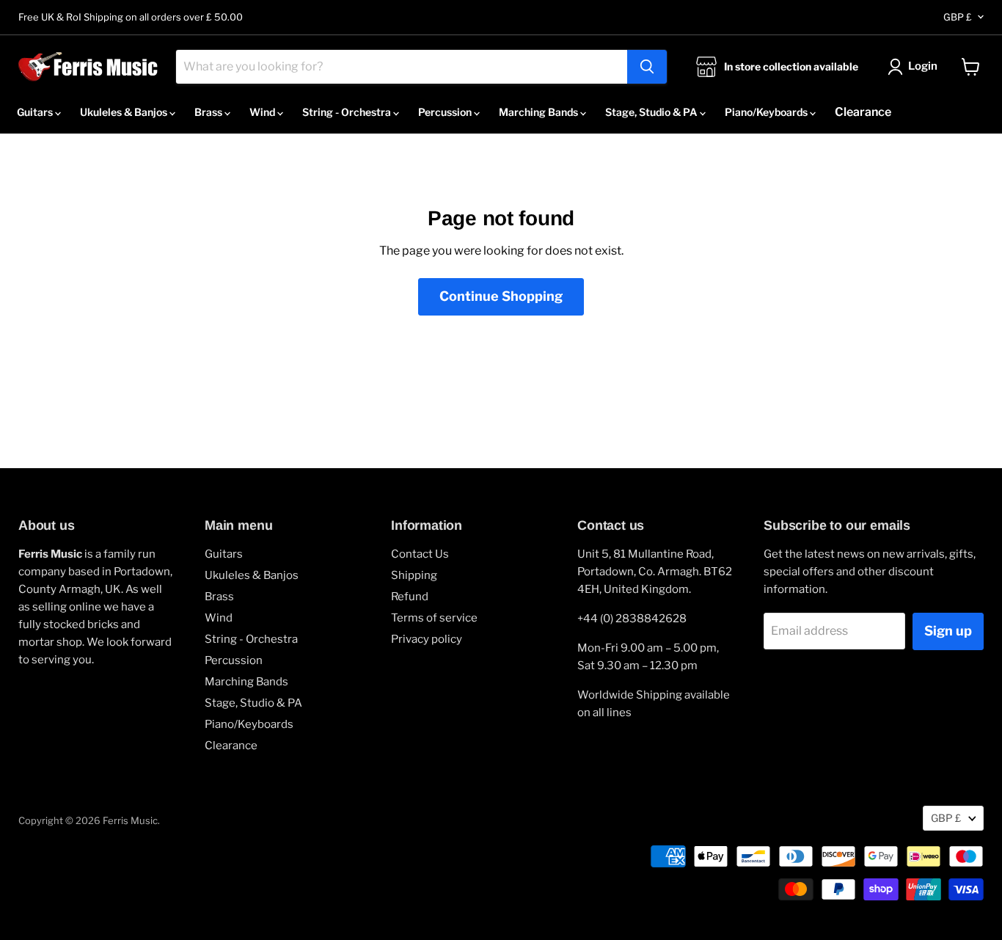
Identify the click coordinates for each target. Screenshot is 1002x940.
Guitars (36, 112)
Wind (263, 112)
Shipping (414, 575)
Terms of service (434, 617)
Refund (409, 596)
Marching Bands (539, 112)
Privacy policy (426, 639)
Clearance (863, 112)
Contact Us (420, 554)
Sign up (948, 630)
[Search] (647, 67)
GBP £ (957, 17)
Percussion (446, 112)
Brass (209, 112)
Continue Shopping (501, 296)
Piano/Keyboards (767, 112)
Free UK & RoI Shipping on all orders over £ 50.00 (130, 17)
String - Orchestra (347, 112)
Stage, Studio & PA (652, 112)
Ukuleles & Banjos (124, 112)
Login (922, 66)
